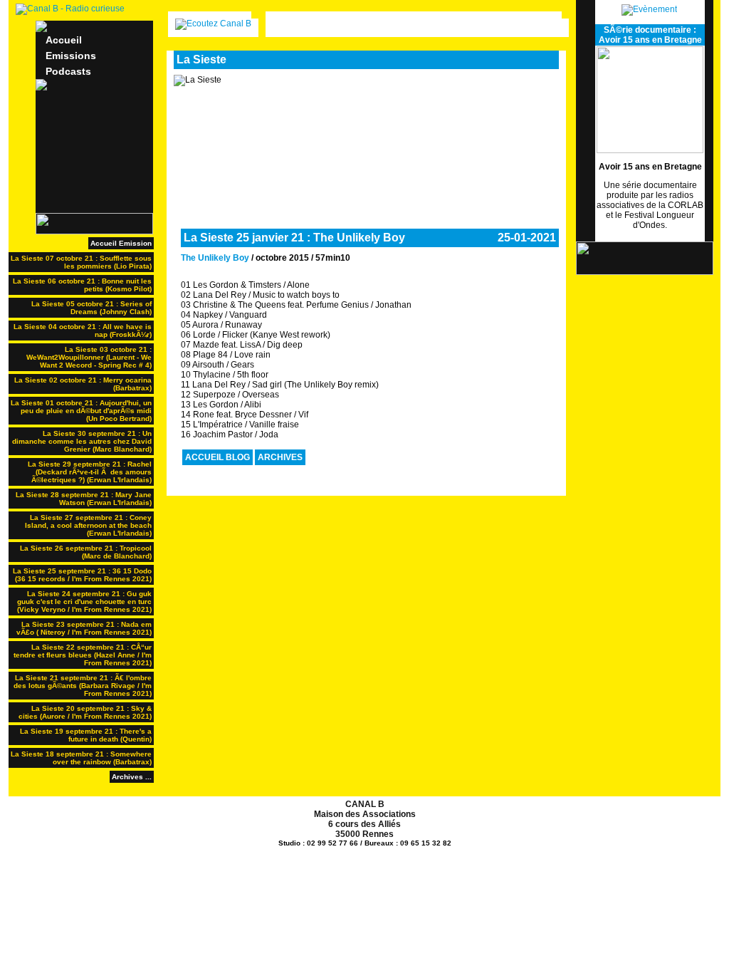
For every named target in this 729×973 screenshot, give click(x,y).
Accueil (64, 40)
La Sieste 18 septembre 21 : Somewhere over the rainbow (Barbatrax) (81, 758)
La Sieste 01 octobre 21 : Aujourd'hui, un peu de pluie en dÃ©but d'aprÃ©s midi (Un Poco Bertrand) (81, 410)
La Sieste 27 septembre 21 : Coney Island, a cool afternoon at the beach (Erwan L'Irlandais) (88, 525)
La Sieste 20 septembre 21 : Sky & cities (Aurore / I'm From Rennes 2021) (85, 712)
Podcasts (68, 71)
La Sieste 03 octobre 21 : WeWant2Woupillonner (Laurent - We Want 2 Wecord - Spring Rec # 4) (89, 357)
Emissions (71, 55)
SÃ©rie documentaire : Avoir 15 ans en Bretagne (650, 35)
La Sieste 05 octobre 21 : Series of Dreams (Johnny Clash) (91, 308)
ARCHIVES (280, 457)
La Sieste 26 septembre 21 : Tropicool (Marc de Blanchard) (86, 552)
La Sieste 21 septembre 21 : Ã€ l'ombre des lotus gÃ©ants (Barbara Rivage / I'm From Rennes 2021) (83, 685)
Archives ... (132, 777)
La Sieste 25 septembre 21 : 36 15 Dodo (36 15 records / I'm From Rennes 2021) (82, 575)
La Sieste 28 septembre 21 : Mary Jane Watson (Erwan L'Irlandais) (84, 498)
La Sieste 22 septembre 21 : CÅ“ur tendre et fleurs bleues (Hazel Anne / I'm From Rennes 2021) (83, 655)
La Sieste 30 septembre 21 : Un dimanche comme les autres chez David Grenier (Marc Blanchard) (82, 441)
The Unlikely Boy (215, 258)
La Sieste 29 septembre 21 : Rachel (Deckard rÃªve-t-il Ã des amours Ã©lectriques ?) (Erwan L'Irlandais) (90, 472)
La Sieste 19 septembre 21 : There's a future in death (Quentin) (86, 735)
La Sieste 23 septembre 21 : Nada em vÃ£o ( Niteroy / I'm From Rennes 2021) (84, 628)
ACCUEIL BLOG (217, 457)
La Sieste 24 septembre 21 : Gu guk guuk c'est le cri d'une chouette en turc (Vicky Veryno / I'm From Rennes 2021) (84, 601)
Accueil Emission (121, 243)
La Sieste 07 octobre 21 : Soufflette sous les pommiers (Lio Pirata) (81, 262)
